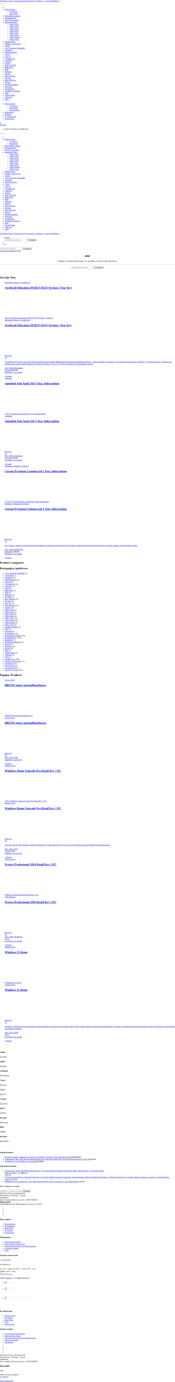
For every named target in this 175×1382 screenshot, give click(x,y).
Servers (7, 644)
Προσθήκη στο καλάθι (13, 372)
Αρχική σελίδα (5, 251)
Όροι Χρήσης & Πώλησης (15, 1244)
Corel (7, 588)
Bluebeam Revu (11, 52)
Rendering (9, 466)
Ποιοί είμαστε (10, 9)
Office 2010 (14, 24)
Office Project (15, 37)
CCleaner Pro (10, 59)
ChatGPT (8, 61)
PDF (6, 629)
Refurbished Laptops (12, 16)
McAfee (8, 78)
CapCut (8, 57)
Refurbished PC (11, 18)
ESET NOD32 (10, 65)
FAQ (7, 1251)
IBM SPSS (9, 67)
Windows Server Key (13, 44)
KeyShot (8, 597)
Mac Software (10, 76)
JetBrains (8, 72)
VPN (7, 100)
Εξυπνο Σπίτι (10, 666)
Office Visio (14, 40)
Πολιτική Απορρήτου (13, 1242)
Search (7, 238)
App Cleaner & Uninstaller (15, 48)
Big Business (14, 110)
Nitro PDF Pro (10, 80)
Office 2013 (14, 27)
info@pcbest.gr (5, 1264)
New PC (8, 603)
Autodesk (8, 50)
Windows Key (10, 42)
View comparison (6, 1381)
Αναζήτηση (32, 240)
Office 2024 (14, 35)
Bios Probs (14, 14)
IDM (6, 70)
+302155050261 (5, 1260)
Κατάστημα (9, 112)
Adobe (7, 46)
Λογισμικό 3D (10, 668)
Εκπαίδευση (25, 283)
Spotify (7, 74)
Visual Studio (10, 95)
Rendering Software (12, 91)
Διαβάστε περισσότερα (13, 760)
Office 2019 (14, 31)
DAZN (7, 63)
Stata (6, 93)
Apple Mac (9, 575)
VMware (8, 97)
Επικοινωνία (9, 119)
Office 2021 (14, 33)
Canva (7, 55)
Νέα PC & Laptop (12, 20)
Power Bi (8, 87)
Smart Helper (15, 7)
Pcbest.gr (9, 1278)
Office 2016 (14, 29)
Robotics (8, 114)
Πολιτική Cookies (11, 1248)
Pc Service (14, 12)
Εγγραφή (26, 1191)
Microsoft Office (11, 22)
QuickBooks (9, 89)
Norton (7, 82)
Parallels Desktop (11, 85)
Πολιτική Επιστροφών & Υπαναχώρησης (20, 1246)
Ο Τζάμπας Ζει (10, 117)
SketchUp (8, 646)
